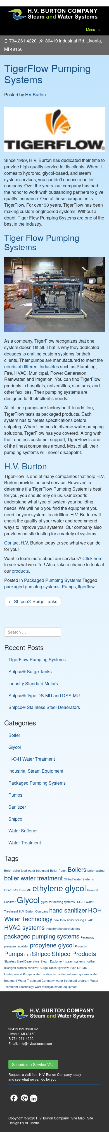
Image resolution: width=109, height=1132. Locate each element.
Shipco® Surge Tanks (32, 601)
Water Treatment (24, 842)
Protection (81, 946)
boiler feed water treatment (31, 870)
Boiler (14, 735)
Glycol (14, 747)
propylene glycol (52, 944)
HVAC (89, 920)
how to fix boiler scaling (69, 920)
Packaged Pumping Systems (52, 580)
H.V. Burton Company (33, 911)
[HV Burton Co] (54, 13)
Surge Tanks (48, 968)
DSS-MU (25, 890)
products (20, 571)
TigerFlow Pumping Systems (47, 73)
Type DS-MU (78, 968)
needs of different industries (31, 366)
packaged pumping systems (32, 586)
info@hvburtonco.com (35, 1043)
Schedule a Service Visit (33, 1064)
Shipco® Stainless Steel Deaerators (44, 707)
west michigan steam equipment (56, 987)
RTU (27, 955)
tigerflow (86, 586)
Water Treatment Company (36, 980)
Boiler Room (58, 870)
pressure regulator (16, 946)
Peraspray (87, 937)
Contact (12, 542)
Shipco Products (74, 953)
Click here (92, 558)
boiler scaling (96, 870)
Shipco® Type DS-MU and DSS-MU (44, 695)
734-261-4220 (23, 1038)
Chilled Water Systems (79, 879)
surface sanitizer (28, 968)
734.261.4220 (23, 40)
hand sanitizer (68, 910)
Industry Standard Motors (33, 683)
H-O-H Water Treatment (31, 759)
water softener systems (73, 974)
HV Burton (35, 94)
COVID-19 (11, 890)
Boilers (77, 869)
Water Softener (23, 830)
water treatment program (72, 980)
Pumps (69, 586)
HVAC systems (24, 927)
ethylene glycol (59, 888)
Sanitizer (17, 807)
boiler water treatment (33, 877)
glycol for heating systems (58, 902)
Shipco (15, 819)
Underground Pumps (18, 974)
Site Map (78, 1118)
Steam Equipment (52, 961)
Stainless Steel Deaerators (21, 961)
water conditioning (45, 974)
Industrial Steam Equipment (35, 771)
